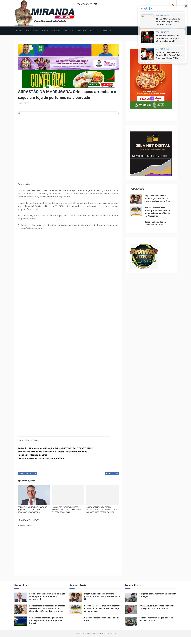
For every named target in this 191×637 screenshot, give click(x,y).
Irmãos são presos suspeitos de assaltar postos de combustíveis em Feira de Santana (67, 509)
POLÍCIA (33, 473)
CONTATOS (106, 31)
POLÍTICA (68, 31)
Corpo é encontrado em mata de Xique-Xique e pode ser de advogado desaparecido (32, 509)
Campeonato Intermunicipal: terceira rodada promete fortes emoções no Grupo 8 (46, 620)
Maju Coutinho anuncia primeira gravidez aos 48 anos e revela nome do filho (157, 198)
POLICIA (56, 31)
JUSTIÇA (81, 31)
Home (19, 31)
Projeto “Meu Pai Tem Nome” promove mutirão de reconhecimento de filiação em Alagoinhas (102, 608)
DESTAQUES (23, 473)
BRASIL (93, 31)
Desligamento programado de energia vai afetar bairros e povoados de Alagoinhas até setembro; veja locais (47, 608)
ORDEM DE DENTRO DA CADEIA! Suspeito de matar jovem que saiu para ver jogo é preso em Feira (101, 509)
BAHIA (45, 31)
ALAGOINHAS (32, 31)
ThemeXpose (90, 633)
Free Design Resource (107, 633)
